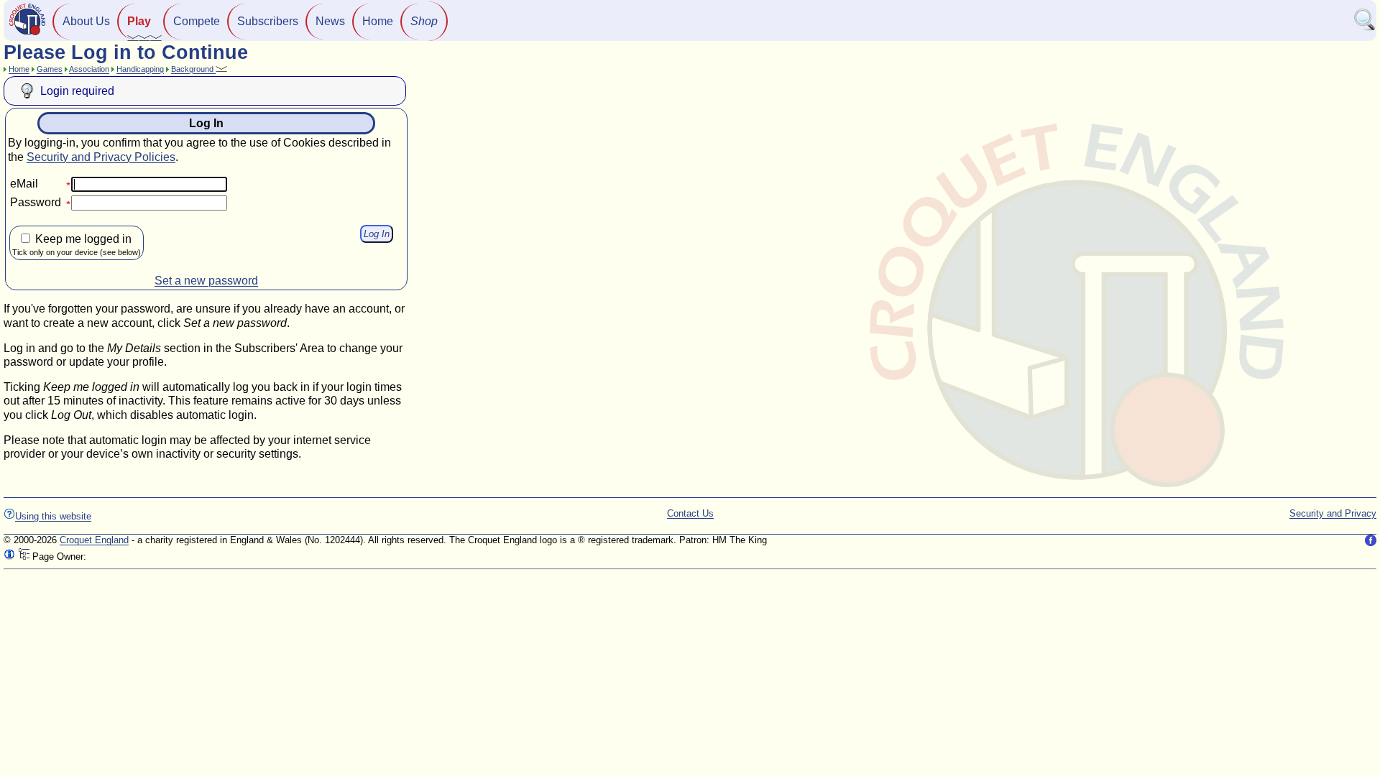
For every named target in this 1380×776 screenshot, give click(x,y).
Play (139, 21)
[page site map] (23, 556)
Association (89, 69)
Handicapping (140, 69)
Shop (424, 21)
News (330, 21)
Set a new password (206, 280)
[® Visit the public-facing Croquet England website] (27, 33)
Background (193, 69)
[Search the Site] (1364, 28)
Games (50, 69)
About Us (86, 21)
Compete (196, 21)
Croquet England (94, 540)
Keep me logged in (76, 245)
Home (377, 21)
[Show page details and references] (9, 556)
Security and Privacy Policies (101, 157)
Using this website (53, 516)
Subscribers (267, 21)
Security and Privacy (1332, 513)
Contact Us (690, 513)
